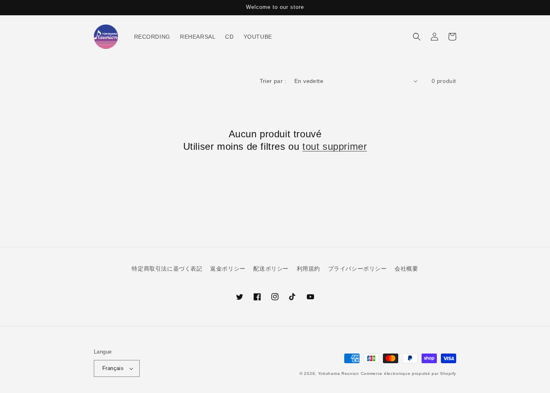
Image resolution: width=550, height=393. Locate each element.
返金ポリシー (228, 268)
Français (113, 368)
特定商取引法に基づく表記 (167, 268)
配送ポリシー (271, 268)
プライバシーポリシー (357, 268)
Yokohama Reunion (338, 373)
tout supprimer (334, 146)
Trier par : (273, 81)
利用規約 (308, 268)
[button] (417, 37)
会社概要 (406, 268)
